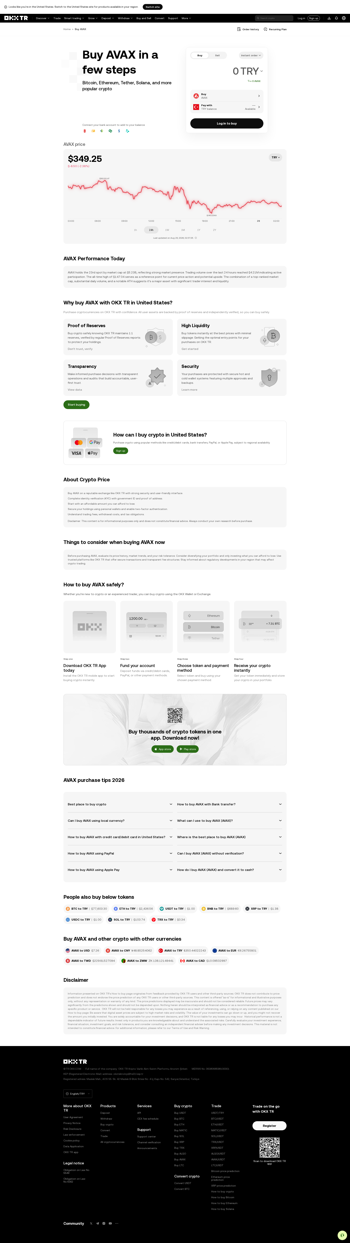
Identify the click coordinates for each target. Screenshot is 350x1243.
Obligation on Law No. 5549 (76, 1171)
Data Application (73, 1146)
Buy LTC (179, 1165)
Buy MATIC (180, 1130)
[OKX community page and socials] (116, 1223)
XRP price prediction (223, 1185)
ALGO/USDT (218, 1153)
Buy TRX (179, 1147)
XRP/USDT (217, 1147)
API (139, 1112)
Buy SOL (179, 1136)
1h (135, 229)
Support (173, 18)
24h (151, 229)
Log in (301, 18)
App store (165, 749)
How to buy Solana (222, 1209)
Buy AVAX (180, 1159)
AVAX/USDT (218, 1159)
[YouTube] (110, 1223)
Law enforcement (74, 1134)
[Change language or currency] (344, 18)
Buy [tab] (199, 55)
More (185, 18)
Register (269, 1126)
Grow (91, 18)
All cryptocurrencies (112, 1142)
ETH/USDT (217, 1124)
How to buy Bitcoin (222, 1197)
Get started (190, 349)
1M (183, 229)
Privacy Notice (71, 1123)
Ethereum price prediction (220, 1178)
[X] (91, 1223)
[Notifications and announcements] (336, 18)
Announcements (147, 1148)
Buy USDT (180, 1112)
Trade (57, 18)
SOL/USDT (217, 1136)
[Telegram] (97, 1223)
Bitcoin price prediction (225, 1171)
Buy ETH (179, 1124)
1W (167, 229)
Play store (190, 749)
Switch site (153, 6)
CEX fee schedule (147, 1118)
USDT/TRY (217, 1112)
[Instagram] (104, 1223)
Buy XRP (179, 1142)
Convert (159, 18)
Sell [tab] (217, 55)
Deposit (106, 18)
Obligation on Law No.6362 (74, 1180)
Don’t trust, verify (80, 349)
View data (75, 389)
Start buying (76, 404)
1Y (198, 229)
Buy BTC (179, 1118)
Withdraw (124, 18)
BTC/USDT (217, 1118)
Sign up (313, 18)
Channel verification (149, 1142)
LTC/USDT (217, 1165)
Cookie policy (71, 1140)
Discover (41, 18)
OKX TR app (70, 1152)
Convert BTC (182, 1188)
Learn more (189, 389)
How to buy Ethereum (224, 1203)
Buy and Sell (144, 18)
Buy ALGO (180, 1153)
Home (67, 29)
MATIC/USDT (219, 1130)
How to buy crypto (222, 1191)
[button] (120, 804)
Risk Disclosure (72, 1128)
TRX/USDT (217, 1142)
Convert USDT (182, 1183)
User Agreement (73, 1117)
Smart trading (72, 18)
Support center (146, 1136)
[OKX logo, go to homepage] (16, 18)
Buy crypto (107, 1124)
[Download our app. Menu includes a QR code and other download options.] (329, 18)
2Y (214, 229)
